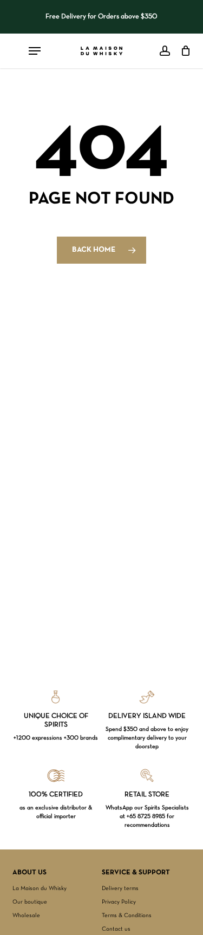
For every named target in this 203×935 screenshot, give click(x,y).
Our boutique (29, 902)
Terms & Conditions (127, 915)
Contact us (116, 929)
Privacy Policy (119, 902)
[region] (102, 16)
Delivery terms (120, 888)
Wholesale (26, 915)
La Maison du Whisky (39, 888)
